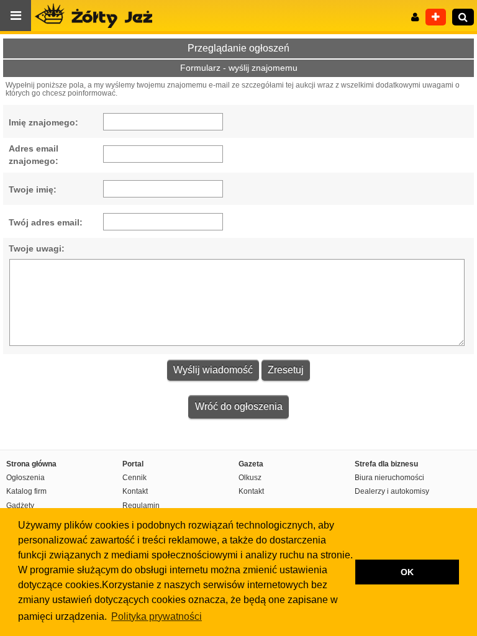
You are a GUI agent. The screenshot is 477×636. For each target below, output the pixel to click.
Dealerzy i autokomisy (392, 491)
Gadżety (20, 505)
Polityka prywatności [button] (156, 616)
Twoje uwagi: (37, 248)
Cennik (134, 477)
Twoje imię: (33, 189)
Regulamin (141, 505)
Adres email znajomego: (33, 154)
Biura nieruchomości (389, 477)
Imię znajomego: (43, 122)
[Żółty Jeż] (99, 15)
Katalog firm (26, 491)
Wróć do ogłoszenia (239, 406)
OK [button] (407, 572)
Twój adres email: (46, 222)
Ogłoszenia (25, 477)
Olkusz (249, 477)
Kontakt (135, 491)
